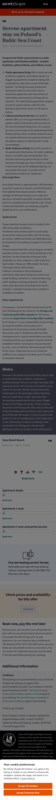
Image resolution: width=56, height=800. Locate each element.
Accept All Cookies (28, 785)
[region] (28, 779)
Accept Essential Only (28, 792)
